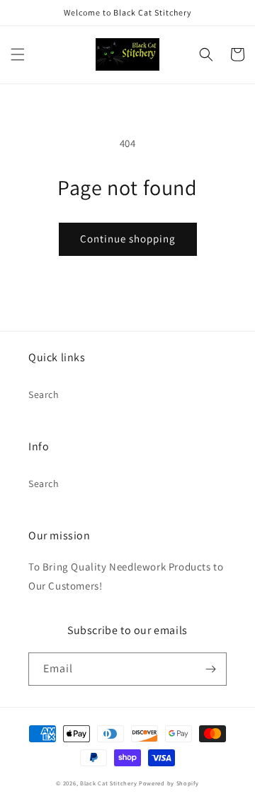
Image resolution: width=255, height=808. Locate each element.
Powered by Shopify (169, 783)
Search (44, 394)
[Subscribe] (210, 669)
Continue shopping (128, 238)
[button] (17, 54)
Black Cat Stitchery (108, 783)
